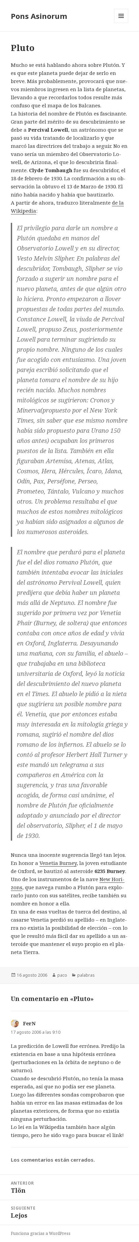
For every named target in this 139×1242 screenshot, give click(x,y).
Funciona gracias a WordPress (41, 1233)
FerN (29, 1023)
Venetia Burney (58, 863)
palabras (86, 975)
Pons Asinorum (39, 16)
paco (62, 975)
